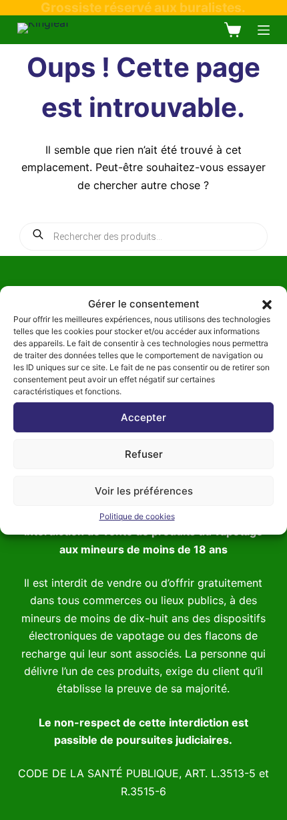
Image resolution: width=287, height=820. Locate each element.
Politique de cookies (137, 516)
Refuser (144, 454)
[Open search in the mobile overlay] (143, 237)
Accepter (143, 417)
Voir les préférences (144, 491)
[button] (267, 304)
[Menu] (264, 30)
